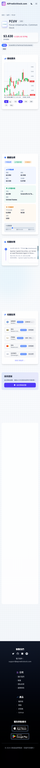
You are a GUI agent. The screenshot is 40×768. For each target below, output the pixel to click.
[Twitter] (13, 653)
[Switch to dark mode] (31, 4)
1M (26, 101)
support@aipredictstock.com (20, 661)
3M (31, 101)
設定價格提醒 (21, 385)
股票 (8, 15)
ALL (11, 105)
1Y (6, 105)
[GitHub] (18, 653)
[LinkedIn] (22, 653)
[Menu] (36, 4)
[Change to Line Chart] (10, 101)
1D (15, 101)
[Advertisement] (20, 133)
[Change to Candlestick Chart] (6, 101)
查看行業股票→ (20, 360)
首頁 (3, 15)
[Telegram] (27, 653)
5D (20, 101)
